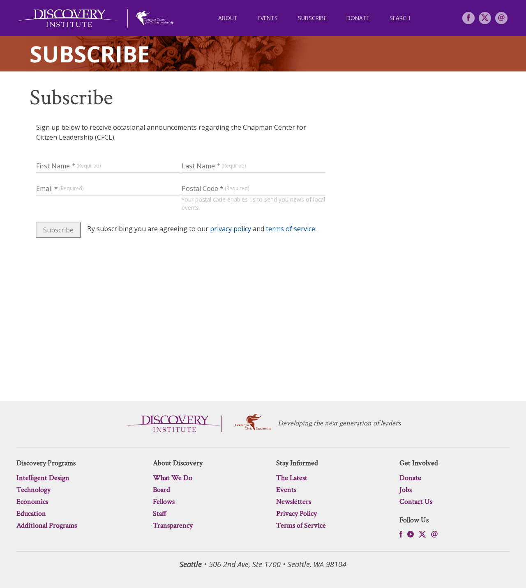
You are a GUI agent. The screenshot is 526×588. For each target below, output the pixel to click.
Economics (32, 501)
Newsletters (293, 501)
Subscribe (312, 18)
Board (161, 489)
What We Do (172, 477)
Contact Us (415, 501)
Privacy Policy (296, 513)
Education (31, 513)
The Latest (291, 477)
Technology (33, 489)
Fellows (164, 501)
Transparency (173, 525)
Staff (159, 513)
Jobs (405, 489)
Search (400, 18)
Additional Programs (46, 525)
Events (268, 18)
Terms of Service (301, 525)
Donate (357, 18)
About (228, 18)
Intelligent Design (42, 477)
